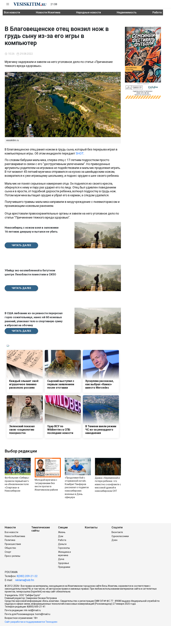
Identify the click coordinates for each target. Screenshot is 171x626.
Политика (10, 540)
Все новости (12, 12)
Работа (157, 12)
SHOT (79, 153)
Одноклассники (120, 536)
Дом (60, 536)
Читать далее (21, 245)
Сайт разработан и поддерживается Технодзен (31, 621)
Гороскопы (64, 548)
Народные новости (88, 12)
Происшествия (13, 544)
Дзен (114, 540)
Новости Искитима (48, 12)
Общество (10, 548)
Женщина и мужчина (64, 554)
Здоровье (63, 563)
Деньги (62, 544)
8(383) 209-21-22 (27, 576)
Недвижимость (127, 12)
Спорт (8, 552)
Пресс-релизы (12, 556)
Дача (61, 559)
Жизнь (61, 532)
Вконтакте (117, 532)
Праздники (64, 567)
